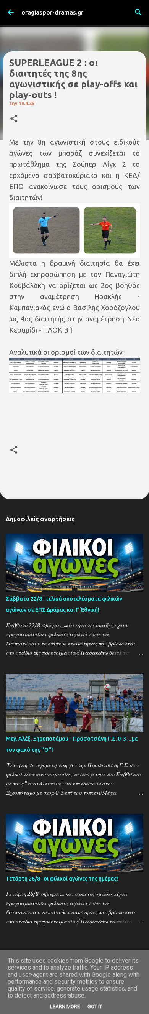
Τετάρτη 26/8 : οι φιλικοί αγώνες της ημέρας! (62, 879)
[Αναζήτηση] (138, 12)
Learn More (65, 1006)
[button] (13, 119)
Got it (94, 1006)
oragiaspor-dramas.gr (52, 12)
